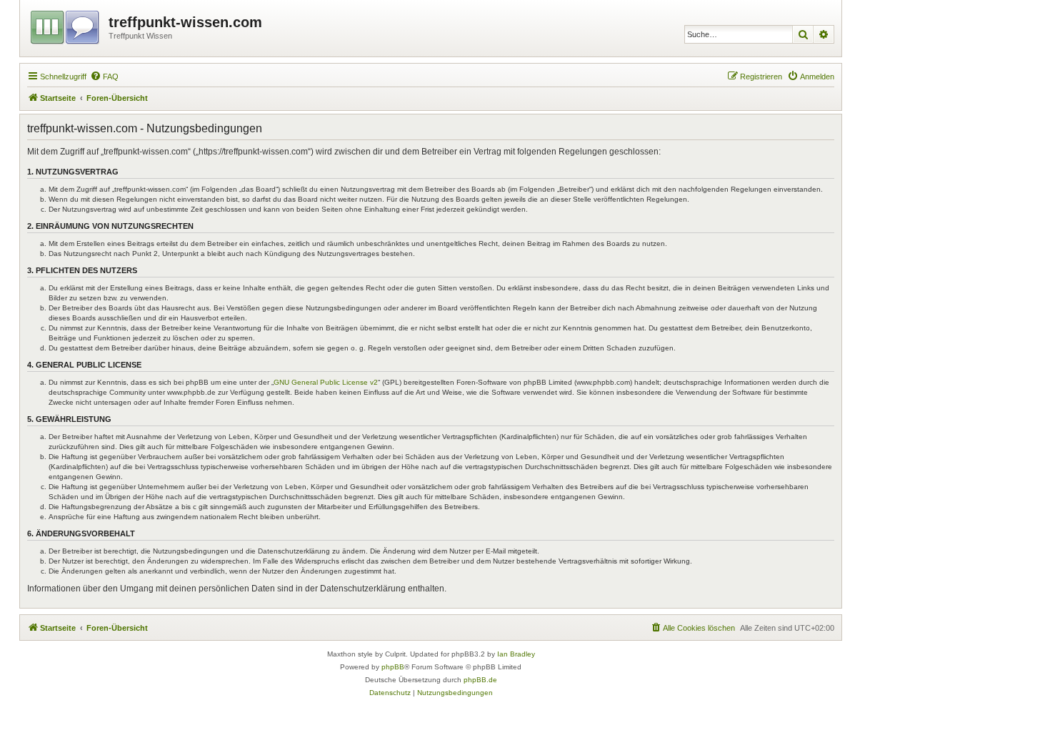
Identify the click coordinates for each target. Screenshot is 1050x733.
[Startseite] (66, 25)
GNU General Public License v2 (326, 382)
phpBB (392, 667)
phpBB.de (480, 680)
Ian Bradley (516, 654)
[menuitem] (104, 76)
